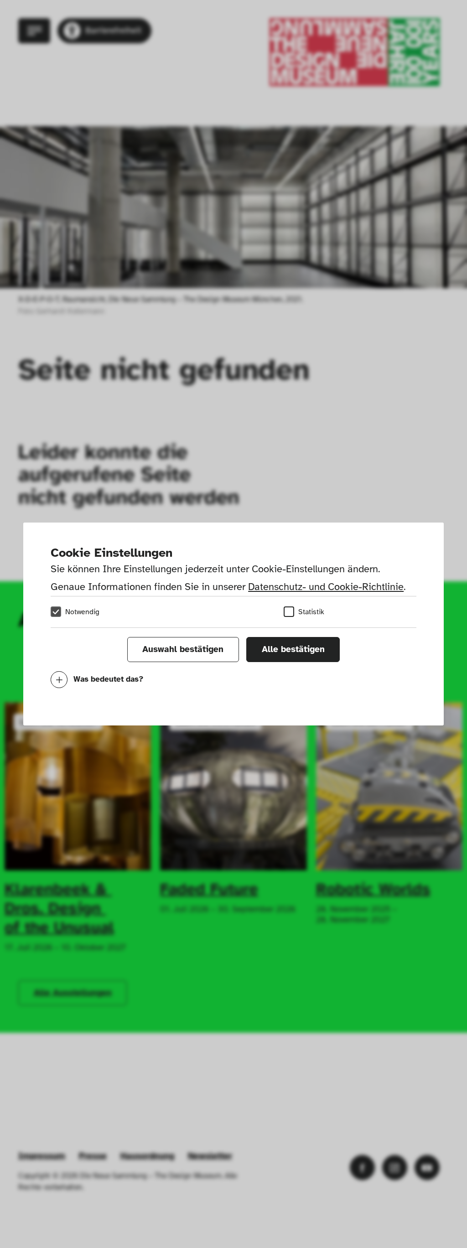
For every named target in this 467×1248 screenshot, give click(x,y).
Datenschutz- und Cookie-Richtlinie (326, 586)
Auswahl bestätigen (182, 649)
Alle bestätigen (293, 649)
